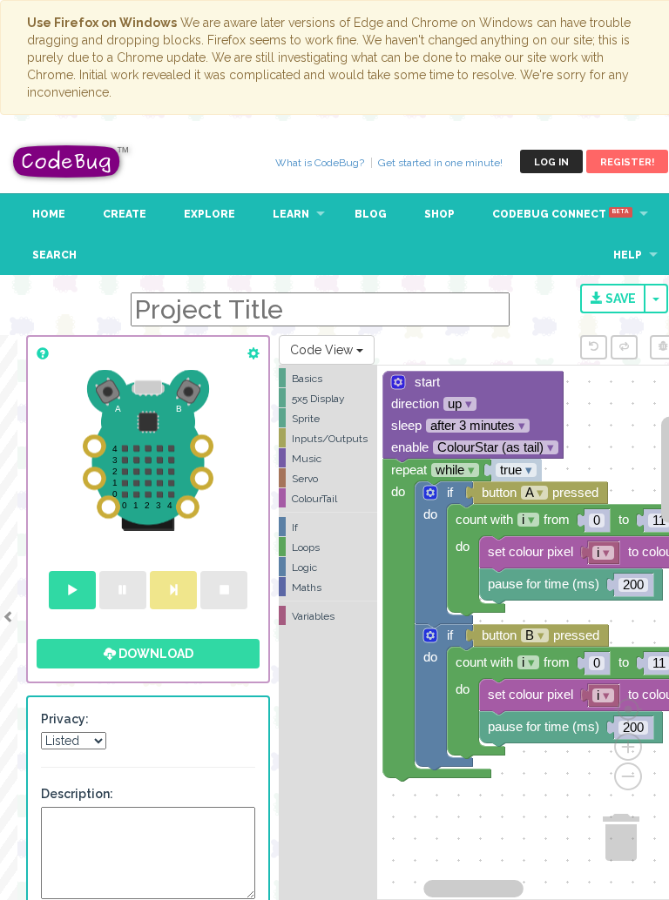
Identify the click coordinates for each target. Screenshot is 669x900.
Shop (439, 214)
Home (48, 214)
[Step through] (173, 590)
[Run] (72, 590)
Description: (77, 794)
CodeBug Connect (560, 214)
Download (154, 654)
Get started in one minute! (440, 163)
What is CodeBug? (319, 163)
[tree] (328, 497)
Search (54, 255)
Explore (209, 214)
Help (627, 255)
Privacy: (65, 719)
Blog (371, 214)
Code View (323, 350)
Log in (551, 162)
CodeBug (71, 161)
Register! (627, 162)
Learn (291, 214)
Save (619, 299)
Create (124, 214)
